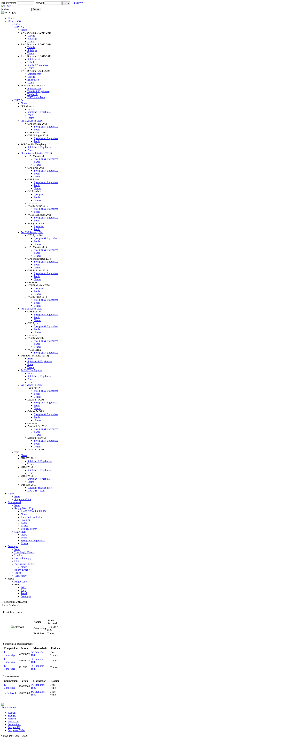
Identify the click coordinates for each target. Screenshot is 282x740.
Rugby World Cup (23, 508)
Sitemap (12, 715)
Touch (17, 572)
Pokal (24, 593)
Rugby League (22, 569)
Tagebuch (32, 94)
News (17, 24)
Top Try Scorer (29, 528)
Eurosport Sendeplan (31, 517)
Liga (23, 590)
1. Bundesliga (9, 654)
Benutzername (8, 2)
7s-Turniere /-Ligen (24, 564)
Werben (12, 718)
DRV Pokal (10, 693)
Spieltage (32, 38)
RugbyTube (20, 581)
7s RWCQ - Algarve (31, 370)
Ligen (11, 493)
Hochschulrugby (22, 558)
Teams (30, 41)
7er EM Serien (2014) (32, 232)
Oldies (17, 561)
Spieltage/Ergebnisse (38, 65)
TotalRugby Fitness (24, 552)
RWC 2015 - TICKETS (33, 511)
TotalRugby (20, 575)
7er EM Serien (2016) (32, 120)
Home (11, 18)
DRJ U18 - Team (36, 490)
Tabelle (31, 35)
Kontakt (12, 712)
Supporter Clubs (22, 499)
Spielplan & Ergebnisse (39, 112)
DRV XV (19, 26)
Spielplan (39, 194)
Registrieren (77, 2)
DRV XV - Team (36, 97)
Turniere (18, 555)
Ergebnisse (33, 79)
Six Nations (20, 531)
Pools (30, 114)
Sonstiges (13, 546)
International (14, 502)
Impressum (13, 721)
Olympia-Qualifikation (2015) (36, 153)
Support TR (14, 727)
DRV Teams (14, 21)
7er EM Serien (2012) (32, 385)
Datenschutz (14, 724)
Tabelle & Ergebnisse (38, 91)
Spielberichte (34, 59)
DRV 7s (18, 100)
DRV (23, 587)
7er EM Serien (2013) (32, 308)
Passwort (39, 2)
